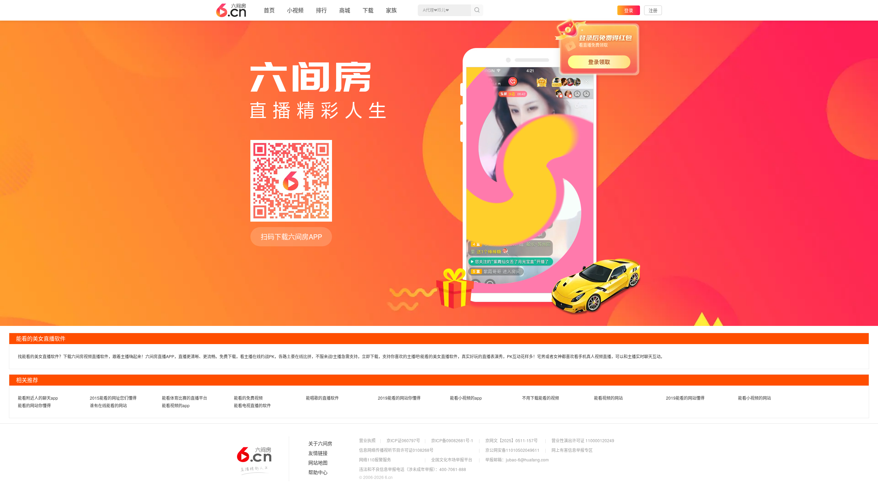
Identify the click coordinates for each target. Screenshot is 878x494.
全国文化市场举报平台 (451, 459)
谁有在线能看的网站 (108, 405)
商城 (344, 10)
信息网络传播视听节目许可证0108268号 (396, 450)
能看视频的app (176, 405)
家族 (391, 10)
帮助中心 (318, 472)
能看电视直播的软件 (252, 405)
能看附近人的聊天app (38, 398)
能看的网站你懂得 (34, 405)
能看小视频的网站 (754, 398)
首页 (269, 10)
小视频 (295, 10)
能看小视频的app (466, 398)
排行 (321, 10)
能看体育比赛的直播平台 (184, 398)
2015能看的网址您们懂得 (113, 398)
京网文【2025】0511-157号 (511, 440)
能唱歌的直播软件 (322, 398)
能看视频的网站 (608, 398)
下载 (368, 10)
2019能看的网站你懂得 (399, 398)
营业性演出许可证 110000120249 (582, 440)
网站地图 (318, 463)
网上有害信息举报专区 (572, 450)
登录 (628, 10)
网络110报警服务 (375, 459)
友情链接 (318, 453)
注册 (653, 10)
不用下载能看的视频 (540, 398)
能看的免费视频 (248, 398)
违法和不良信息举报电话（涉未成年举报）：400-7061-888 (412, 469)
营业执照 (367, 440)
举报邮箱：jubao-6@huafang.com (517, 459)
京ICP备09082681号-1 (452, 440)
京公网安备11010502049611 (512, 450)
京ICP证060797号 (403, 440)
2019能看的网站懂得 (685, 398)
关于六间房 (320, 443)
